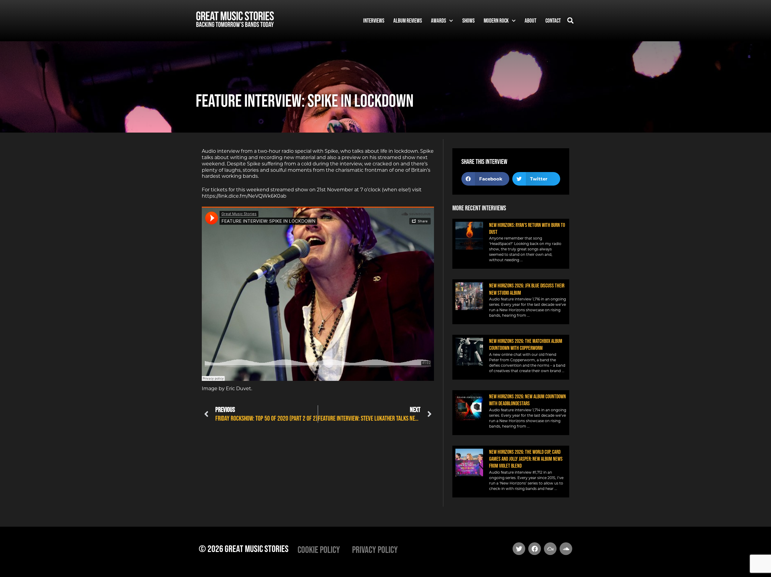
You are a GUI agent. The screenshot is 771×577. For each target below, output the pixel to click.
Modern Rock (496, 20)
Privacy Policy (375, 549)
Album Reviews (407, 20)
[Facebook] (534, 548)
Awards (438, 20)
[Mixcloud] (550, 548)
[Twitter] (519, 548)
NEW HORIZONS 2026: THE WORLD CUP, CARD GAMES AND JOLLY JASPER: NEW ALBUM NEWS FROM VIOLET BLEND (526, 459)
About (530, 20)
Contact (553, 20)
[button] (570, 21)
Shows (468, 20)
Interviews (373, 20)
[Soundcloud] (566, 548)
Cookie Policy (319, 549)
